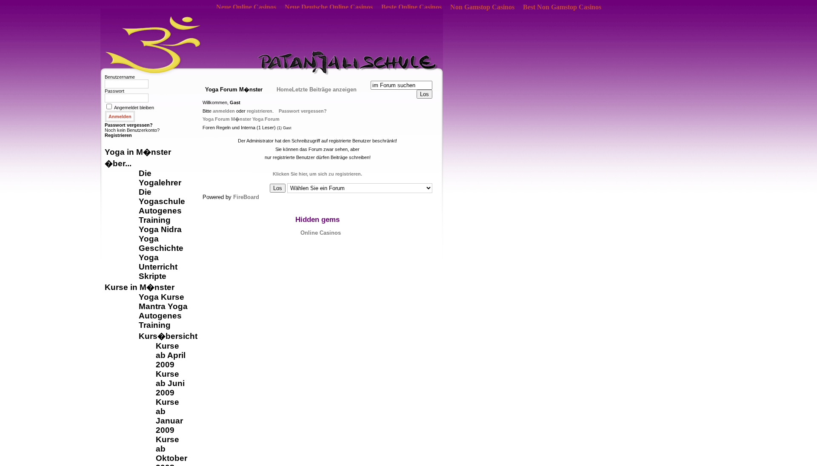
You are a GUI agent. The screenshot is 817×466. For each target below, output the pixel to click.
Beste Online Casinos (411, 7)
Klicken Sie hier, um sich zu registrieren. (317, 173)
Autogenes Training (160, 215)
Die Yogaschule (162, 197)
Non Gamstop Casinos (482, 7)
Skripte (152, 276)
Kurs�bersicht (168, 336)
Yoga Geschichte (161, 243)
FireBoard (246, 197)
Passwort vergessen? (129, 125)
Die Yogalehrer (160, 178)
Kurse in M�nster (139, 287)
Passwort (114, 91)
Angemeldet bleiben (134, 107)
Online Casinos (320, 233)
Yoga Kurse (161, 297)
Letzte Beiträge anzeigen (324, 89)
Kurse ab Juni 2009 (170, 383)
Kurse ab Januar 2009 (169, 416)
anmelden (224, 111)
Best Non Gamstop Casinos (562, 7)
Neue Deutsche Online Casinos (329, 7)
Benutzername (120, 77)
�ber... (118, 163)
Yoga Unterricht (158, 262)
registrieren (259, 111)
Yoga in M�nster (138, 152)
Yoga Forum (266, 119)
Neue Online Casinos (246, 7)
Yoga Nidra (160, 229)
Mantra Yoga (163, 306)
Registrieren (118, 135)
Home (284, 89)
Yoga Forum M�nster (227, 119)
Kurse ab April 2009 (171, 355)
